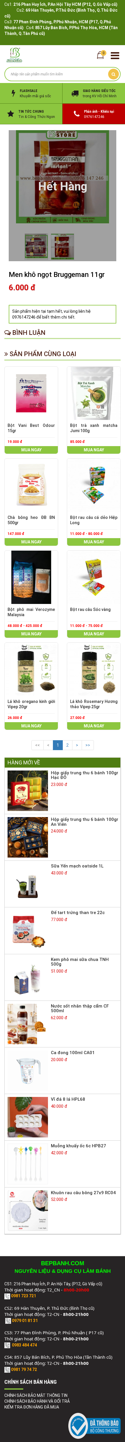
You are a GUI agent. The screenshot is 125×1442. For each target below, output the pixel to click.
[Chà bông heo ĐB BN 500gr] (31, 485)
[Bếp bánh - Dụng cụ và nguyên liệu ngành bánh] (14, 55)
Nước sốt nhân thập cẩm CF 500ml (80, 1008)
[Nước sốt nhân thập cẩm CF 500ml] (28, 1023)
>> (87, 745)
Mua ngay (31, 450)
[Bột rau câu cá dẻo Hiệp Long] (93, 485)
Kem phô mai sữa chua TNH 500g (80, 962)
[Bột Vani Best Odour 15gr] (31, 393)
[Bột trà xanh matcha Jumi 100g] (93, 393)
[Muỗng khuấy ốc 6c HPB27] (28, 1163)
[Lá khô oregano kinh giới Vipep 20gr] (31, 669)
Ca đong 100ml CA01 (73, 1052)
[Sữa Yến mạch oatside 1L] (28, 883)
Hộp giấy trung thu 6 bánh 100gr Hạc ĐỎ (84, 775)
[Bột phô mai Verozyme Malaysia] (31, 577)
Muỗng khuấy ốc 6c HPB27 (78, 1145)
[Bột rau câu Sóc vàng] (93, 577)
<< (37, 745)
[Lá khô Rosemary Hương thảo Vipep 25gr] (93, 669)
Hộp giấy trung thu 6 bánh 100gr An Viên (84, 822)
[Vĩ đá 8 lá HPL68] (28, 1117)
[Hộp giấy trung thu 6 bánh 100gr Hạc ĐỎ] (28, 790)
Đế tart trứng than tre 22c (78, 912)
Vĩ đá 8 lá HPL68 (68, 1099)
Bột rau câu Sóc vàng (90, 609)
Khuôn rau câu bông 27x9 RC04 (83, 1192)
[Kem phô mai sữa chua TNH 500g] (28, 977)
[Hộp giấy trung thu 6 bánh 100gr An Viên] (28, 837)
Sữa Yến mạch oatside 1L (77, 866)
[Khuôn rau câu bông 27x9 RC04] (28, 1210)
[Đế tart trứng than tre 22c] (28, 930)
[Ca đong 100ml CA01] (28, 1070)
